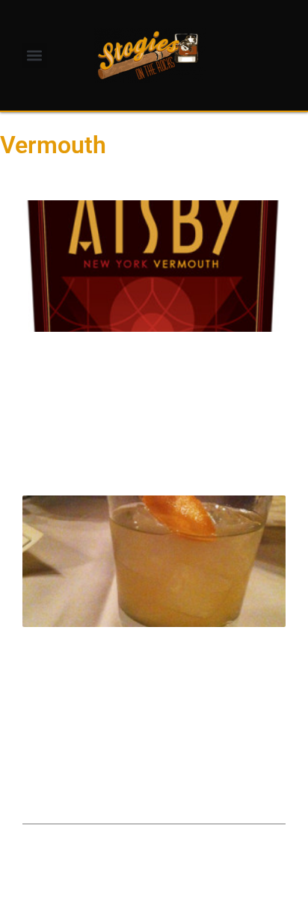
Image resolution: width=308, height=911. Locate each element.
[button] (34, 55)
